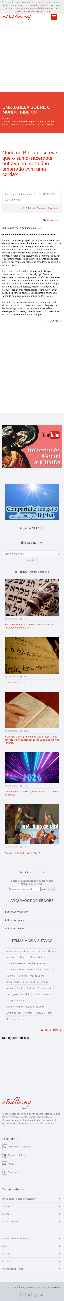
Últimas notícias (16, 920)
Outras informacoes (33, 11)
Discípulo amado (15, 1000)
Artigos (11, 1163)
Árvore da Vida (14, 1012)
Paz (8, 994)
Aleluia (10, 988)
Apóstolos (11, 957)
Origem (23, 975)
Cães (32, 957)
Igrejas (5, 1246)
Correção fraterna (15, 963)
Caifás (36, 994)
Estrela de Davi (27, 969)
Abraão (28, 1012)
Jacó (15, 994)
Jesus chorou (13, 981)
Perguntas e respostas (19, 1146)
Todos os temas (51, 1029)
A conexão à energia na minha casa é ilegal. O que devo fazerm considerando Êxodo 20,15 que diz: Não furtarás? (32, 739)
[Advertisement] (32, 58)
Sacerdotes (52, 220)
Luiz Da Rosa (52, 1287)
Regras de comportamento (16, 1238)
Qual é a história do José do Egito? (22, 853)
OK (48, 11)
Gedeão (30, 988)
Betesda (10, 1019)
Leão (40, 957)
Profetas (47, 994)
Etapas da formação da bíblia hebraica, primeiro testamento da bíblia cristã (30, 626)
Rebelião (25, 994)
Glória (20, 988)
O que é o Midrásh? (15, 682)
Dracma (52, 950)
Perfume (40, 1012)
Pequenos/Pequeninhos (35, 981)
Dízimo (41, 950)
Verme (21, 1019)
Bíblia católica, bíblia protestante (19, 1198)
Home (5, 118)
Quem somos (14, 1172)
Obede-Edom (37, 975)
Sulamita (11, 975)
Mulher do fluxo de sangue (20, 950)
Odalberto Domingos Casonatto (42, 208)
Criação (6, 1253)
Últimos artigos (15, 928)
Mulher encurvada (38, 963)
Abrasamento (45, 969)
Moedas (6, 1213)
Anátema (11, 969)
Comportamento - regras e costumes (25, 1006)
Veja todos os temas (12, 1268)
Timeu (23, 957)
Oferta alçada (45, 988)
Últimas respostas (17, 912)
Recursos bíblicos (17, 1155)
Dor (50, 1012)
